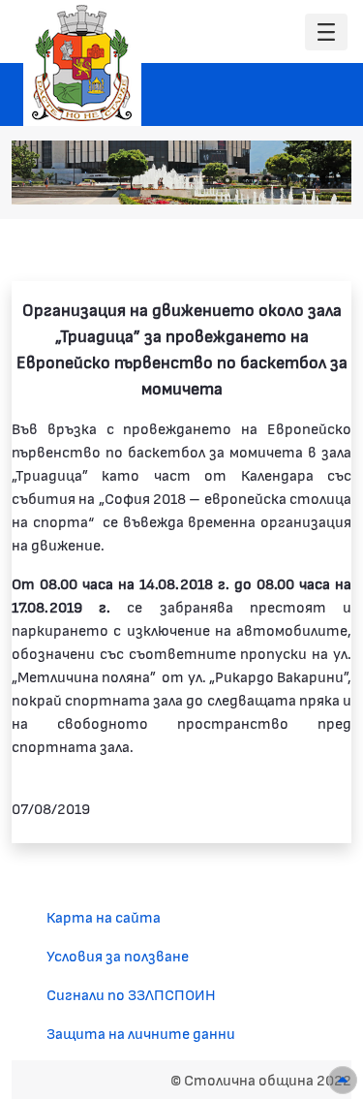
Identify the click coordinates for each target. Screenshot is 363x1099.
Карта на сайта (103, 916)
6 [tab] (305, 180)
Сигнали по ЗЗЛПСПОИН (131, 994)
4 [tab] (266, 180)
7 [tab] (324, 180)
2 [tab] (227, 180)
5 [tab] (285, 180)
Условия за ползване (117, 955)
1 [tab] (208, 180)
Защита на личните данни (140, 1032)
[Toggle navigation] (326, 32)
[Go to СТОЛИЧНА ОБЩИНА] (82, 63)
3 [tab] (247, 180)
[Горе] (342, 1080)
